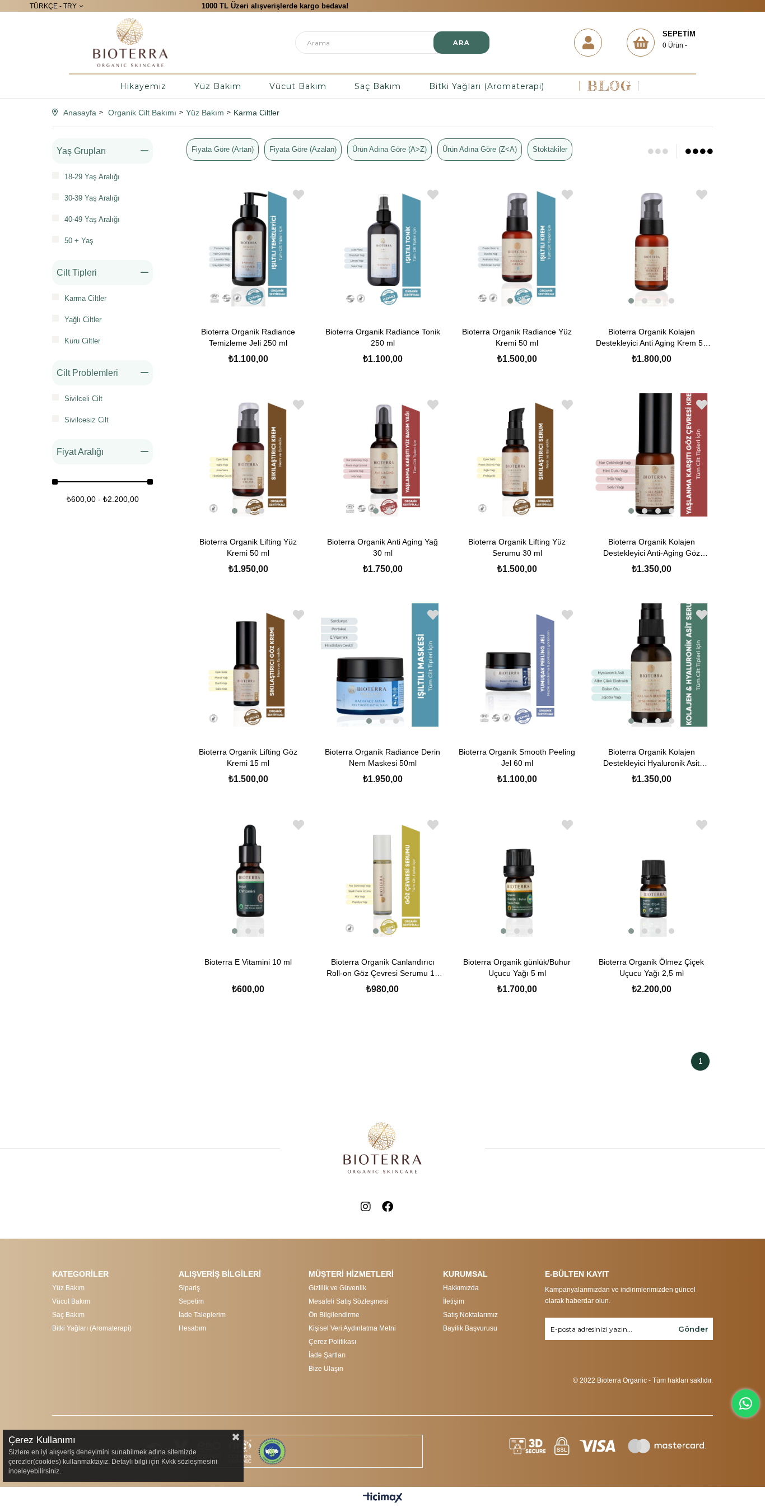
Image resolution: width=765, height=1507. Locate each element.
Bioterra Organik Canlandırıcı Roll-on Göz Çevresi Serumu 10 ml (382, 968)
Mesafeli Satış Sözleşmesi (348, 1301)
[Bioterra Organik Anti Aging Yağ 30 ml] (382, 455)
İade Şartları (327, 1355)
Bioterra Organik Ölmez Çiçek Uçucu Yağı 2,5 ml (651, 967)
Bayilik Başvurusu (470, 1328)
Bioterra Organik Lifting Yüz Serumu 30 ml (517, 547)
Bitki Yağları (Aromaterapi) (486, 86)
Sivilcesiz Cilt (86, 420)
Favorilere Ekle (298, 195)
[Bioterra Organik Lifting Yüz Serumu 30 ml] (517, 455)
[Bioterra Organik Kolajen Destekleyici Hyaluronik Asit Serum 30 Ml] (651, 665)
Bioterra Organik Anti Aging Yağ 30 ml (382, 547)
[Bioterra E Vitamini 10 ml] (248, 875)
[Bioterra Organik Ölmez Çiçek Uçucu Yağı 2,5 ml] (651, 875)
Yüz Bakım (217, 86)
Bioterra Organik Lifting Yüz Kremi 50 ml (248, 547)
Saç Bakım (377, 86)
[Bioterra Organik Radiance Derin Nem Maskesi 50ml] (382, 665)
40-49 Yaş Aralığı (92, 219)
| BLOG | (609, 86)
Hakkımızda (461, 1288)
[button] (510, 300)
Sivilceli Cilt (83, 398)
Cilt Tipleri (77, 272)
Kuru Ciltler (82, 341)
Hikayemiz (143, 86)
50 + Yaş (79, 240)
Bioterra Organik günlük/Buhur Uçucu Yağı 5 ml (517, 967)
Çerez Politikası (332, 1342)
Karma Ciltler (85, 298)
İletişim (453, 1301)
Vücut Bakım (297, 86)
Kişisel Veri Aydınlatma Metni (352, 1328)
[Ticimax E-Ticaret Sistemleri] (383, 1498)
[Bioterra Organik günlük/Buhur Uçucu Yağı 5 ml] (517, 875)
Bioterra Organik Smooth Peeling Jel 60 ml (517, 757)
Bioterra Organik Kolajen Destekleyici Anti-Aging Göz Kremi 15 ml (651, 548)
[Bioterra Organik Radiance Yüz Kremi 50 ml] (517, 244)
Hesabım (192, 1328)
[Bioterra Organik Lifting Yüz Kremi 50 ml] (248, 455)
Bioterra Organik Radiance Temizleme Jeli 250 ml (248, 337)
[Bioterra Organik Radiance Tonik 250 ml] (382, 244)
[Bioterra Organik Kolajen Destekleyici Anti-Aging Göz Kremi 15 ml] (651, 455)
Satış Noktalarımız (470, 1315)
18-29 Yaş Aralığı (92, 177)
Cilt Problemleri (87, 373)
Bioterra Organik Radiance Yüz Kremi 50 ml (517, 337)
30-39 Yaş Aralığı (92, 198)
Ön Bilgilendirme (334, 1315)
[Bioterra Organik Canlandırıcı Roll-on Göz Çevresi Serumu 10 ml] (382, 875)
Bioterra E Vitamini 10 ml (248, 961)
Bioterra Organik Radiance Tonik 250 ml (382, 337)
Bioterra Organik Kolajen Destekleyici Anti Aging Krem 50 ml (651, 337)
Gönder (693, 1328)
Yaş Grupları (81, 151)
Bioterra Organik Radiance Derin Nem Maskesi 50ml (382, 757)
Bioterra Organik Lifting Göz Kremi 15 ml (248, 757)
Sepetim (191, 1301)
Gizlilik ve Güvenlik (337, 1288)
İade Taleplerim (202, 1315)
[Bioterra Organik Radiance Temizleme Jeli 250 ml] (248, 244)
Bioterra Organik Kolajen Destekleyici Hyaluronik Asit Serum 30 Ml (651, 758)
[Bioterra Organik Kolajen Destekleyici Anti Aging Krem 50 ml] (651, 244)
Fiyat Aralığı (80, 452)
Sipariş (189, 1288)
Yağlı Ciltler (82, 319)
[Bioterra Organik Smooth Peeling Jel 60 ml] (517, 665)
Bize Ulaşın (326, 1369)
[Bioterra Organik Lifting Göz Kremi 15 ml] (248, 665)
